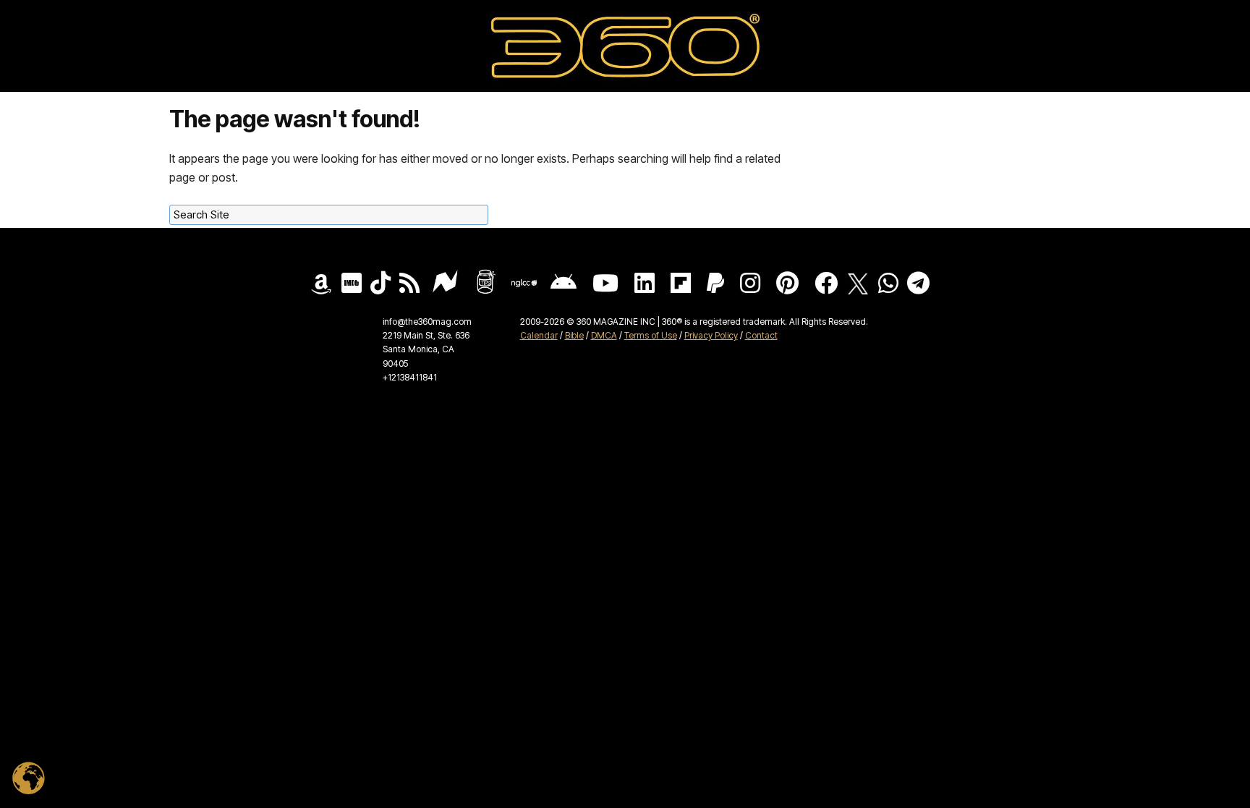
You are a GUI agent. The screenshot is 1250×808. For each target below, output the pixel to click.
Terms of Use (650, 335)
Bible (574, 335)
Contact (761, 335)
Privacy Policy (711, 335)
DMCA (604, 335)
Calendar (539, 335)
